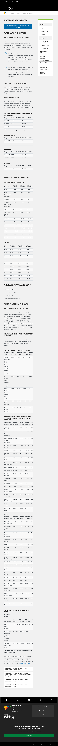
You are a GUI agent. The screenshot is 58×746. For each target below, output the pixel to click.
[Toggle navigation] (52, 8)
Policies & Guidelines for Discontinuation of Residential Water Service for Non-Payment (45, 31)
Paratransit (43, 65)
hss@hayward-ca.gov (24, 663)
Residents (12, 13)
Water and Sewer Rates (27, 13)
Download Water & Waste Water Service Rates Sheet (18, 26)
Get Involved (43, 69)
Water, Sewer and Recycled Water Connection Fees (45, 47)
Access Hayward (43, 711)
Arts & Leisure (43, 62)
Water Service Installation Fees (45, 42)
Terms (13, 744)
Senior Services (44, 67)
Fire (12, 1)
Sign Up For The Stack (43, 706)
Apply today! (29, 735)
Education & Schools (43, 56)
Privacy (8, 744)
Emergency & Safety (43, 52)
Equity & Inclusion (42, 73)
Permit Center (43, 714)
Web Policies (20, 744)
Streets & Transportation (44, 59)
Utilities (18, 13)
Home (5, 13)
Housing (42, 22)
